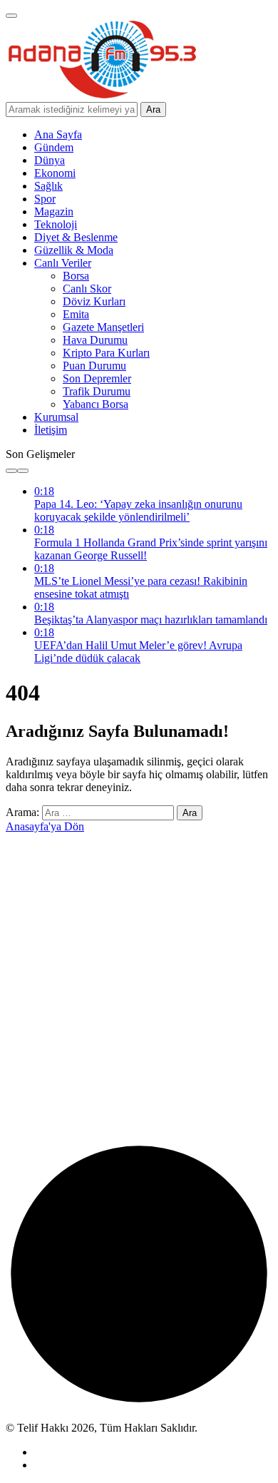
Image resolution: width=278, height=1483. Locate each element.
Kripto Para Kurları (106, 353)
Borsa (76, 276)
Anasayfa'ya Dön (45, 826)
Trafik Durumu (96, 391)
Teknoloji (55, 224)
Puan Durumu (94, 366)
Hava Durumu (95, 340)
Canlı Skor (87, 288)
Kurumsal (56, 417)
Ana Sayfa (58, 134)
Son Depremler (97, 378)
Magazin (53, 211)
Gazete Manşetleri (103, 327)
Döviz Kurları (94, 301)
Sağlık (48, 186)
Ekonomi (55, 173)
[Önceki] (11, 471)
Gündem (53, 147)
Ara (153, 109)
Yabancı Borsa (95, 404)
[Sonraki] (23, 471)
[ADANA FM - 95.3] (102, 95)
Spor (45, 199)
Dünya (49, 160)
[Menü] (11, 16)
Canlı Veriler (62, 263)
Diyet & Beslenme (76, 237)
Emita (76, 314)
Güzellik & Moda (73, 250)
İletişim (50, 430)
